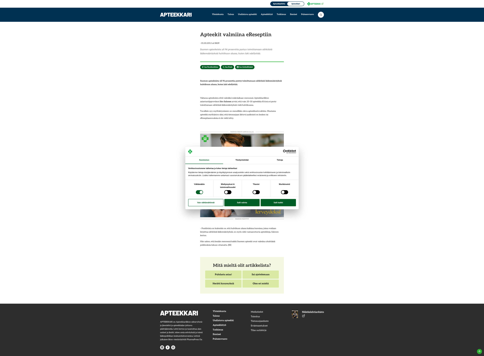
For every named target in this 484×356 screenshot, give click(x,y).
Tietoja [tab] (280, 160)
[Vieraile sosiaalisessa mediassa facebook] (168, 347)
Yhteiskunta (218, 14)
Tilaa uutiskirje (258, 330)
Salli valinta (242, 203)
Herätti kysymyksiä (223, 285)
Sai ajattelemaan (261, 276)
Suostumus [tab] (204, 160)
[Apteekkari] (176, 14)
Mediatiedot (257, 312)
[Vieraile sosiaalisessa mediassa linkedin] (162, 347)
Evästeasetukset (259, 325)
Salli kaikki (278, 203)
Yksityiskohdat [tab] (242, 160)
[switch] (227, 192)
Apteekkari (295, 4)
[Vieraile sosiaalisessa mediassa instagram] (173, 347)
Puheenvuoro (307, 14)
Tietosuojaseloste (260, 321)
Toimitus (255, 316)
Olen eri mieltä (261, 285)
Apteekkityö (267, 14)
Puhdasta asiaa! (223, 276)
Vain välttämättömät (206, 203)
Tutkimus (281, 14)
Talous (231, 14)
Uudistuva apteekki (247, 14)
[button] (321, 15)
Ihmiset (293, 14)
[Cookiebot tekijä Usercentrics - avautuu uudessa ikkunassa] (285, 151)
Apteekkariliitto (279, 4)
